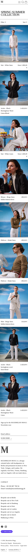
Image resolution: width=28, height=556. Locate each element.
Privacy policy (5, 545)
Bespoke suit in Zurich (8, 515)
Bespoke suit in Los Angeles (10, 512)
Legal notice (23, 545)
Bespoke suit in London (9, 509)
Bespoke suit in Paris (8, 506)
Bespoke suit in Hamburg (9, 503)
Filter (2, 22)
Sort (24, 22)
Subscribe (5, 438)
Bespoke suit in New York (9, 500)
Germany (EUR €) (14, 549)
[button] (22, 2)
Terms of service (14, 545)
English (3, 549)
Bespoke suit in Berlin (8, 498)
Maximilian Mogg (11, 540)
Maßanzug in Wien (7, 518)
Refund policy (17, 543)
